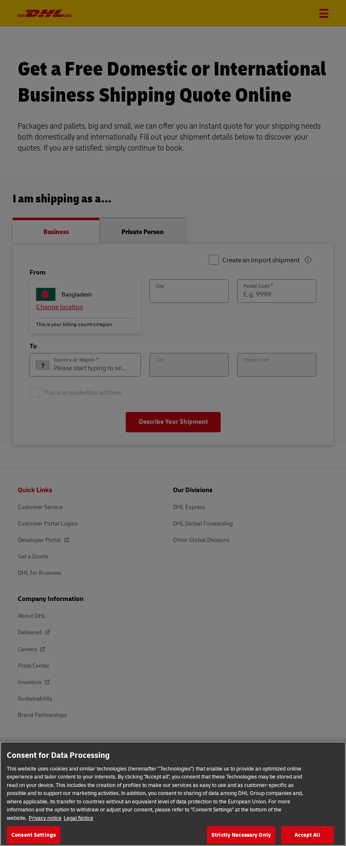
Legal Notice (78, 818)
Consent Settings (33, 834)
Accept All (307, 834)
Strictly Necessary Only (241, 834)
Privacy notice (45, 818)
